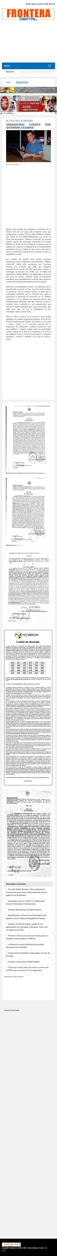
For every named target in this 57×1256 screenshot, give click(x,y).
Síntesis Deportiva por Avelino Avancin (24, 910)
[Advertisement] (28, 42)
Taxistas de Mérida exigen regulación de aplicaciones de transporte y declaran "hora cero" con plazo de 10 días (27, 927)
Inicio (7, 65)
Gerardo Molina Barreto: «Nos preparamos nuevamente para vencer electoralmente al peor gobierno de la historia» (26, 892)
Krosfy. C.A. (43, 1248)
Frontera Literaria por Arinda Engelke (24, 962)
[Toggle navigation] (49, 65)
